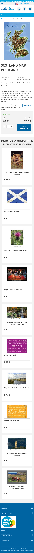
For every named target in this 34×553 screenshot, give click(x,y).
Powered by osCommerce (26, 550)
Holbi (17, 550)
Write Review (27, 105)
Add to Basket (23, 127)
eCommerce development (8, 550)
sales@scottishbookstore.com (2, 3)
